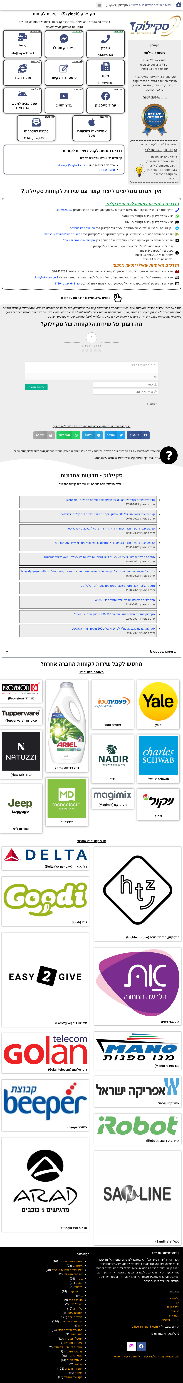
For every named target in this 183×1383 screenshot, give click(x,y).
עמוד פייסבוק (105, 105)
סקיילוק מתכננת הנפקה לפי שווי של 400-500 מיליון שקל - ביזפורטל (114, 614)
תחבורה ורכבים (74, 1369)
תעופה (79, 1373)
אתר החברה (22, 77)
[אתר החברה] (22, 68)
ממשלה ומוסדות (73, 1339)
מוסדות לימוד (75, 1313)
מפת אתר (173, 1315)
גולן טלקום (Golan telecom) (67, 1069)
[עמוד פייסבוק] (105, 96)
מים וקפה (77, 1334)
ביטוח (79, 1278)
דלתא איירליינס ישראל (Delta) (66, 866)
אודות (176, 1303)
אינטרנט (78, 1266)
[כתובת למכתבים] (36, 122)
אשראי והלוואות (73, 1274)
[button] (99, 5)
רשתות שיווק (75, 1360)
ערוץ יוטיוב (64, 105)
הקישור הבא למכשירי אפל (79, 240)
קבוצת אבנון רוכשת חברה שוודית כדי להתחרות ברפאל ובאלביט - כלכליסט (111, 528)
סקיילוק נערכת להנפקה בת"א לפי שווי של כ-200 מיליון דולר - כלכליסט (113, 629)
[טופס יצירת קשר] (64, 68)
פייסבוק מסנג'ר (64, 47)
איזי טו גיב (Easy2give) (71, 1023)
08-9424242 (64, 210)
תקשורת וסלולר (73, 1377)
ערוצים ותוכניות (73, 1351)
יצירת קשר (173, 1307)
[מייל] (22, 36)
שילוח (79, 1364)
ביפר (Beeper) (77, 1127)
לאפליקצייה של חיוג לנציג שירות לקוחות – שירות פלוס (146, 1356)
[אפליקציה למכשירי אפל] (91, 122)
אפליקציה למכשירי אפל (92, 133)
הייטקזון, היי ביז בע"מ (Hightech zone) (152, 937)
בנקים (79, 1283)
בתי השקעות (75, 1291)
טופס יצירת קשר (64, 77)
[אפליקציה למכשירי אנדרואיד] (22, 94)
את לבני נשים (170, 1021)
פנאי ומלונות (75, 1356)
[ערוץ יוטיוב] (64, 96)
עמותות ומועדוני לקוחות (68, 1347)
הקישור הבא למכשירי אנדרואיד (63, 234)
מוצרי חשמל (75, 1317)
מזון (80, 1326)
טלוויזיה (78, 1309)
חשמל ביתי (76, 1304)
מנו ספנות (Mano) (167, 1065)
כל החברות (173, 1298)
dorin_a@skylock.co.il (71, 165)
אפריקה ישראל (168, 1103)
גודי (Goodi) (78, 922)
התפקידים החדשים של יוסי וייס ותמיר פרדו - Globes (124, 600)
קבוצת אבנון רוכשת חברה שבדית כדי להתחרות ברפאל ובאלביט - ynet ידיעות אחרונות (105, 543)
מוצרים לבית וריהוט (142, 5)
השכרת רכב (76, 1300)
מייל (22, 46)
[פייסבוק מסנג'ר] (64, 38)
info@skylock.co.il (46, 277)
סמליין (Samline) (167, 1241)
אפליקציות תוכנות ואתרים (67, 1270)
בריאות (78, 1287)
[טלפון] (105, 38)
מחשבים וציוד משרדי (70, 1330)
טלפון (105, 48)
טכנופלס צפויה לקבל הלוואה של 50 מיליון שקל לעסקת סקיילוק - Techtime (110, 500)
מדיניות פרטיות (170, 1320)
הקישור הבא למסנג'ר (82, 228)
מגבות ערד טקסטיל (74, 1228)
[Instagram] (131, 1346)
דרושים (175, 1311)
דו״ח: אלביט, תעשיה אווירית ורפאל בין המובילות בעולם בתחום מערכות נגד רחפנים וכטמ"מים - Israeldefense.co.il (88, 571)
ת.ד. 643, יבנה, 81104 (67, 283)
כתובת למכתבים (36, 131)
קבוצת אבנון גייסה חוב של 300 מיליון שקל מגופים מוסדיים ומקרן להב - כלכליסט (107, 514)
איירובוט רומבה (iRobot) (162, 1140)
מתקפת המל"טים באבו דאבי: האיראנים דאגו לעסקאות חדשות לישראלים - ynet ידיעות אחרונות (99, 557)
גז (81, 1296)
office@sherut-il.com (145, 1327)
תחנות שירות (107, 170)
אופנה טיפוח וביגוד (71, 1261)
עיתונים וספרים (73, 1343)
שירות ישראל (164, 5)
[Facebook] (141, 1346)
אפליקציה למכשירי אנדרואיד (22, 105)
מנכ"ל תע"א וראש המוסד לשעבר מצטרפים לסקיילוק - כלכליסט (118, 586)
